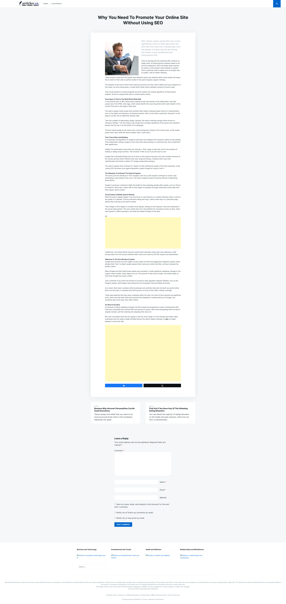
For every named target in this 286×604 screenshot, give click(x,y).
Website (163, 497)
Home (45, 3)
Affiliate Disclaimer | (133, 595)
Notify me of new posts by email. (130, 518)
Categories (56, 3)
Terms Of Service (174, 595)
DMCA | (154, 595)
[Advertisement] (143, 233)
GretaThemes (159, 599)
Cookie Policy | (146, 595)
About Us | (122, 595)
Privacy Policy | (162, 595)
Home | (116, 595)
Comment (119, 450)
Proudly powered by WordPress (132, 599)
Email (163, 490)
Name (163, 482)
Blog (96, 406)
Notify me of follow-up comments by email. (134, 512)
